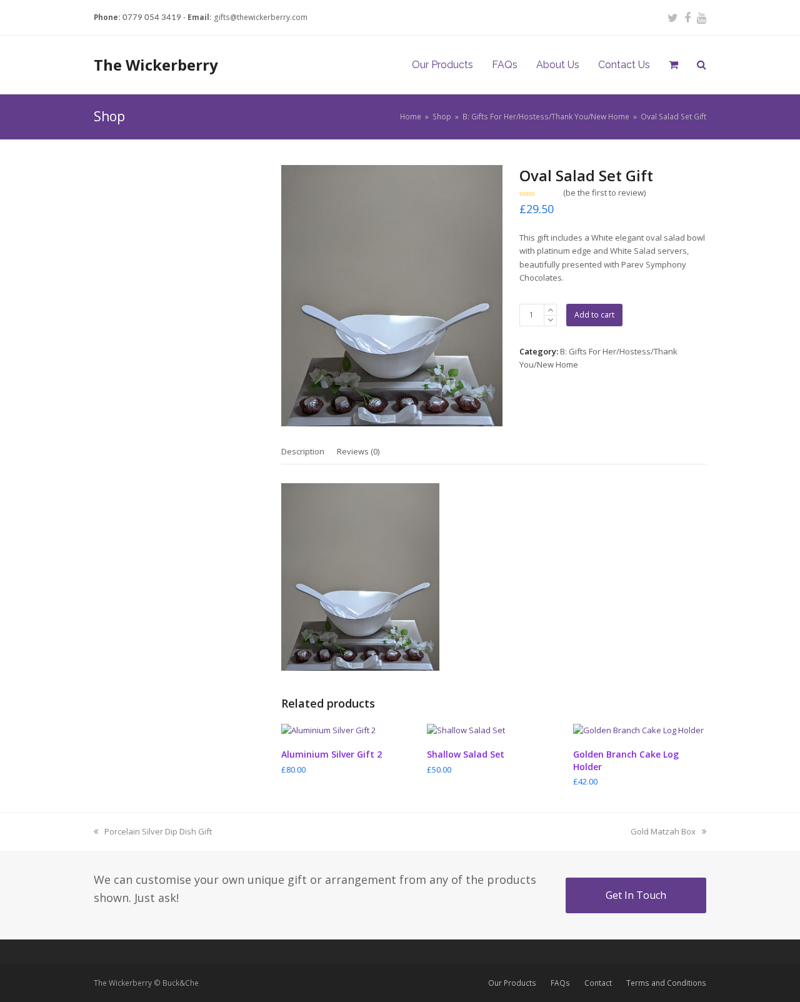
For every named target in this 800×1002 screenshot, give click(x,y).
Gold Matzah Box (663, 831)
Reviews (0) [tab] (358, 451)
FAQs (560, 983)
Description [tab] (302, 451)
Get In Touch (636, 895)
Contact (598, 983)
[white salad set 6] (391, 296)
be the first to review (605, 193)
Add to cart (594, 314)
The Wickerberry (156, 64)
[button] (673, 65)
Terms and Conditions (666, 983)
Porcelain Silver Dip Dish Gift (158, 831)
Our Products (512, 983)
